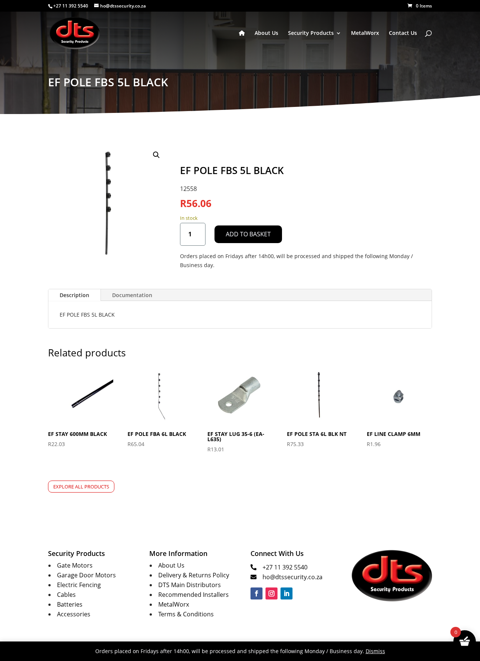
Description (74, 295)
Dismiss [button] (375, 651)
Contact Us (403, 33)
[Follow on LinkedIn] (286, 593)
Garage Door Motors (86, 575)
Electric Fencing (79, 585)
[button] (156, 155)
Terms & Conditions (186, 614)
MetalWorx (365, 33)
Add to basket (248, 234)
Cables (66, 594)
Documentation (132, 295)
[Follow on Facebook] (256, 593)
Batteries (69, 604)
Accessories (73, 614)
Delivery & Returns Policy (193, 575)
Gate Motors (75, 565)
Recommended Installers (193, 594)
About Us (266, 33)
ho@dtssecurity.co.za (292, 577)
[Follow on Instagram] (272, 593)
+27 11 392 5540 (285, 567)
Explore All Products (81, 486)
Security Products (311, 33)
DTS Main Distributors (189, 585)
